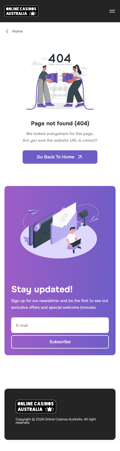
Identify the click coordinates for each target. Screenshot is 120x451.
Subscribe (60, 342)
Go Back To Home (55, 157)
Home (17, 31)
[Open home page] (21, 11)
